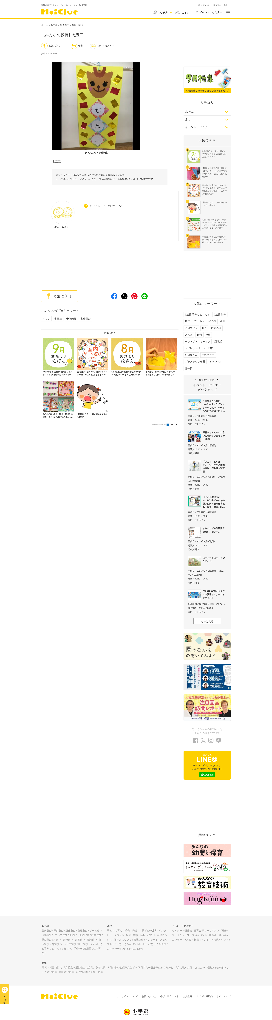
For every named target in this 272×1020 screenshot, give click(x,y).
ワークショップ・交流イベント (189, 935)
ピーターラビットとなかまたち (214, 559)
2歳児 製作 (220, 314)
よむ (188, 119)
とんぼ (189, 334)
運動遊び (47, 939)
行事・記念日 (147, 935)
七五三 (58, 318)
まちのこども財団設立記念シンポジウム (214, 530)
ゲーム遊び (95, 930)
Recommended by (159, 425)
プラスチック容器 (195, 361)
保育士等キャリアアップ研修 (210, 930)
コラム (120, 935)
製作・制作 (77, 25)
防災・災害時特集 (52, 967)
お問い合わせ (149, 996)
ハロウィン (191, 328)
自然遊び (82, 930)
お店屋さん (191, 355)
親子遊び (83, 944)
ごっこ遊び (61, 935)
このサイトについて (127, 996)
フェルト (199, 321)
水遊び (57, 939)
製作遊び (64, 25)
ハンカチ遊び (68, 944)
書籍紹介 (138, 939)
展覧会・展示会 (218, 935)
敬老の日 (216, 328)
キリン (46, 318)
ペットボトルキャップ (197, 341)
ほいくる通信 (158, 944)
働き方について (123, 939)
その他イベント (220, 939)
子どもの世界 (149, 930)
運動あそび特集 (215, 967)
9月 (208, 334)
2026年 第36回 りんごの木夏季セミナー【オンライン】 (214, 594)
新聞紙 (218, 341)
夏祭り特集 (96, 972)
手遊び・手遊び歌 (79, 935)
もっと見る (207, 621)
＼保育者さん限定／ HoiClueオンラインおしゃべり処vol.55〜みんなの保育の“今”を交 (214, 406)
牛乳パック (208, 355)
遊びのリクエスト (169, 996)
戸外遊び (59, 930)
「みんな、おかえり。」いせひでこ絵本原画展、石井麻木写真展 (214, 466)
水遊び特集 (82, 972)
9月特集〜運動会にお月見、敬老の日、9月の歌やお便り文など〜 (100, 967)
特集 (44, 962)
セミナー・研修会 (182, 930)
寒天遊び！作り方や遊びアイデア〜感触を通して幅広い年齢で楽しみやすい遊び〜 (214, 240)
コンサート (178, 939)
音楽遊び (68, 939)
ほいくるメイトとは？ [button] (102, 206)
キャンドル (215, 361)
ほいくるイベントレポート (134, 944)
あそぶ (189, 111)
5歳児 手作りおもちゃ (197, 314)
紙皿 (222, 321)
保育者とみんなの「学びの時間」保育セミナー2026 (214, 435)
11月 (204, 328)
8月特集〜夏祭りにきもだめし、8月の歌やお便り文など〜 (172, 967)
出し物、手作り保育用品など (80, 948)
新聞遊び (48, 935)
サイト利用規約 (204, 996)
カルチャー (113, 948)
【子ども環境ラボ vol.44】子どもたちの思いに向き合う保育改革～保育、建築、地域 (214, 502)
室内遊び (47, 930)
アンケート (151, 939)
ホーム (44, 25)
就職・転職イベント (197, 939)
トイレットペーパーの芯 (199, 348)
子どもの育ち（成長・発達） (123, 930)
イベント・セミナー (198, 127)
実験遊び (92, 939)
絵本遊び (96, 935)
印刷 (80, 45)
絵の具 (212, 321)
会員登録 (187, 996)
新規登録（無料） (221, 5)
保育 (128, 935)
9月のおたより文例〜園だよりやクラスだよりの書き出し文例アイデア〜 (214, 154)
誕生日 (189, 368)
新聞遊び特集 (66, 972)
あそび (54, 25)
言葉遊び (80, 939)
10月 (199, 334)
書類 (135, 935)
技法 (187, 321)
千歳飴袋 (71, 318)
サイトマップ (224, 996)
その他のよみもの (132, 948)
